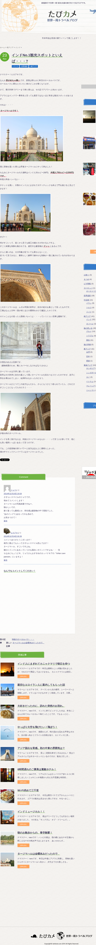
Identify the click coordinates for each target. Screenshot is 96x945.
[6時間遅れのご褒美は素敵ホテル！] (7, 775)
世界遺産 (25, 66)
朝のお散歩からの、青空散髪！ (35, 832)
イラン (89, 303)
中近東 (86, 300)
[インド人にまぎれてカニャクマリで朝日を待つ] (7, 669)
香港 (88, 361)
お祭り (86, 275)
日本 (88, 356)
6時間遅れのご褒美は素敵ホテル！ (37, 769)
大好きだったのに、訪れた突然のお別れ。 (41, 705)
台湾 (88, 352)
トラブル (89, 336)
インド (16, 66)
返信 (5, 521)
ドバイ (89, 312)
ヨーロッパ (88, 288)
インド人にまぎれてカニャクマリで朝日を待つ (44, 663)
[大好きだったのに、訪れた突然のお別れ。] (7, 711)
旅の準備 (87, 345)
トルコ (89, 308)
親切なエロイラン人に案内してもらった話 (41, 684)
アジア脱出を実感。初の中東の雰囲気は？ (41, 748)
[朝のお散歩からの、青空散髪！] (7, 838)
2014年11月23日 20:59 (13, 494)
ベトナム (89, 382)
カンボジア (90, 368)
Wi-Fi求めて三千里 (28, 790)
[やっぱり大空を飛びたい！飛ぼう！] (7, 732)
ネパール (89, 324)
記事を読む (23, 676)
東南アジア (88, 365)
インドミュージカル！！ (31, 811)
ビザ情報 (87, 284)
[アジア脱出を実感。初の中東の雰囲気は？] (7, 753)
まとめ (86, 279)
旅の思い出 (88, 328)
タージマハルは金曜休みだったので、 (28, 643)
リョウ (13, 490)
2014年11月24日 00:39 (13, 536)
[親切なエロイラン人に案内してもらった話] (7, 690)
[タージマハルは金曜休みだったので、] (7, 859)
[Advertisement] (21, 893)
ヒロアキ (14, 533)
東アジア (87, 349)
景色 (88, 340)
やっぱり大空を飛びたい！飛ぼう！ (38, 727)
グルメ (89, 331)
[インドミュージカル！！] (7, 817)
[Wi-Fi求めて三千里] (7, 796)
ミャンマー (90, 390)
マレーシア (90, 386)
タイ (88, 377)
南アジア (34, 66)
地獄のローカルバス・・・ (23, 639)
